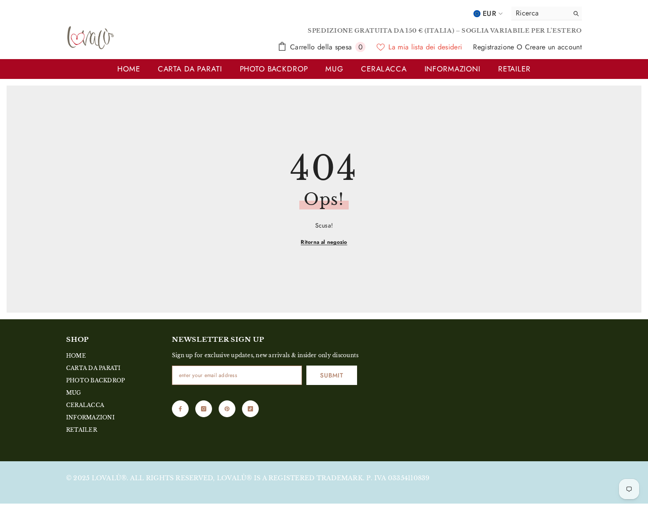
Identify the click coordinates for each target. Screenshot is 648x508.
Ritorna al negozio (324, 242)
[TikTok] (250, 408)
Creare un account (553, 47)
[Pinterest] (227, 408)
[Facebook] (180, 408)
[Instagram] (203, 408)
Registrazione (494, 47)
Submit (331, 375)
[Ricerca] (546, 13)
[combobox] (537, 13)
